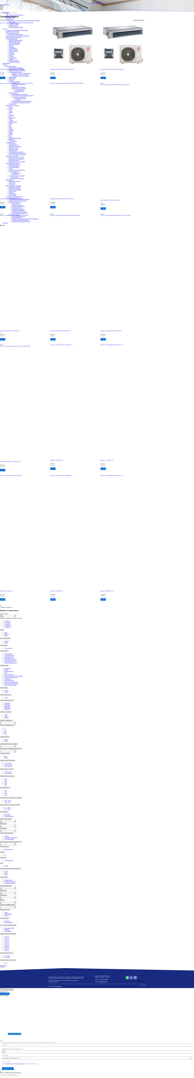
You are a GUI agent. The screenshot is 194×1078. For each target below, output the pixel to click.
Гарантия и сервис (14, 24)
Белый (6, 866)
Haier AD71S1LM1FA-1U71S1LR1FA (9, 330)
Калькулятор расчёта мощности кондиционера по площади (24, 20)
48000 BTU (7, 707)
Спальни (11, 56)
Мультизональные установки (19, 94)
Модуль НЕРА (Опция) (10, 685)
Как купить (12, 22)
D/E (6, 734)
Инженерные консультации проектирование (17, 36)
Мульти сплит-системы (12, 156)
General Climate (13, 121)
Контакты (5, 223)
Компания (5, 12)
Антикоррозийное (9, 839)
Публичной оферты (8, 1063)
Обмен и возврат (13, 26)
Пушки (11, 168)
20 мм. (6, 873)
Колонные (14, 85)
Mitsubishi (11, 139)
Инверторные (12, 143)
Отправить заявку (7, 1068)
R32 (6, 756)
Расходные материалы (15, 202)
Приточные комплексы (15, 187)
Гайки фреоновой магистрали (20, 213)
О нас (7, 13)
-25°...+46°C (8, 802)
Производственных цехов (15, 40)
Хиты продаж (12, 104)
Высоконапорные (19, 91)
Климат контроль (9, 671)
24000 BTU (7, 704)
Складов (11, 52)
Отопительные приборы (12, 163)
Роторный (7, 921)
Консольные (15, 83)
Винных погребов (13, 60)
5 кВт (6, 714)
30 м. (6, 783)
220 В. (6, 739)
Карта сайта (143, 985)
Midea (10, 119)
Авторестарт (8, 668)
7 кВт (6, 716)
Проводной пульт (9, 860)
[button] (3, 6)
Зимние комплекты (17, 217)
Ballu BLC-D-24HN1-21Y (107, 460)
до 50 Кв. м (7, 621)
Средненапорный (9, 816)
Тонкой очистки (9, 849)
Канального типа (13, 149)
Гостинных (12, 53)
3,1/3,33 (6, 941)
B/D (6, 732)
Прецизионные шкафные (18, 87)
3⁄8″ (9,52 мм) (8, 771)
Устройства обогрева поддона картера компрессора (25, 218)
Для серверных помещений (16, 152)
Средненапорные (19, 90)
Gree (10, 124)
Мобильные (12, 78)
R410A (6, 757)
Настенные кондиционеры (16, 67)
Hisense (11, 134)
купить (2, 339)
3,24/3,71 (7, 939)
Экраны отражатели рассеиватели (18, 200)
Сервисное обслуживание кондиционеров (17, 30)
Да (5, 855)
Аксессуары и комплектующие (14, 196)
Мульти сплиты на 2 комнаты (16, 157)
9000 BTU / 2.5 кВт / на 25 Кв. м (20, 74)
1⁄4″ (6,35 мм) (8, 773)
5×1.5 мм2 (7, 955)
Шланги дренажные (17, 205)
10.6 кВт (7, 717)
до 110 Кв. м (8, 624)
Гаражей (11, 59)
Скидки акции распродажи (16, 27)
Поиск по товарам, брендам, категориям (10, 1072)
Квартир (11, 45)
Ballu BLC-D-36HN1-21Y (6, 591)
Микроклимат (9, 180)
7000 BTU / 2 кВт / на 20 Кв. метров (21, 73)
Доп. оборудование (14, 214)
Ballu (10, 116)
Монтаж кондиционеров (12, 33)
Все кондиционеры (11, 66)
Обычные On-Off (13, 145)
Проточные (15, 174)
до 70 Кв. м (7, 622)
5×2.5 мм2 (7, 957)
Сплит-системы (10, 142)
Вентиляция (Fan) (9, 656)
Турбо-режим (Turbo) (10, 661)
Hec (10, 126)
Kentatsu (11, 108)
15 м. (6, 792)
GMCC (6, 912)
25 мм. (6, 874)
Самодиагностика (9, 680)
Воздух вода (15, 177)
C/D (6, 731)
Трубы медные (16, 203)
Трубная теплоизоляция (18, 210)
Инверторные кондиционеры (16, 69)
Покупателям (9, 19)
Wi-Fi (6, 673)
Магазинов (12, 47)
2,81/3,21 (7, 938)
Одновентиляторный (10, 881)
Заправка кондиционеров (12, 31)
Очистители (12, 182)
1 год (6, 963)
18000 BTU (7, 703)
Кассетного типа (13, 148)
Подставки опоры (16, 207)
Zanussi (11, 123)
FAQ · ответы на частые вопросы (14, 15)
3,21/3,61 (7, 936)
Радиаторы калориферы (15, 189)
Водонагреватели (13, 171)
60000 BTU (7, 709)
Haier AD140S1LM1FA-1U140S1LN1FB (111, 330)
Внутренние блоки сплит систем (17, 153)
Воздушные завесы (14, 166)
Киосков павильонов (14, 62)
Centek (11, 111)
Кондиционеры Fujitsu (15, 138)
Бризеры (11, 192)
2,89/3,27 (7, 947)
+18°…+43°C (8, 800)
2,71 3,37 (7, 944)
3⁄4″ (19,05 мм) (8, 764)
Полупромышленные (14, 81)
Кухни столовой (13, 49)
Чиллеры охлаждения (20, 98)
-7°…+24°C (7, 807)
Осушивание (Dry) (9, 655)
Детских (11, 55)
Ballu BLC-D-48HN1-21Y (56, 591)
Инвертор (7, 929)
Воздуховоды (12, 195)
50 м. (6, 782)
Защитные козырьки (14, 198)
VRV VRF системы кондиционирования (22, 95)
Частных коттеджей (14, 44)
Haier (10, 106)
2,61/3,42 (7, 945)
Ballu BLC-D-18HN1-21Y (56, 460)
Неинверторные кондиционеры (17, 70)
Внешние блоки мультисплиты (17, 161)
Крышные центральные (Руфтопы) (21, 102)
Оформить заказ (4, 993)
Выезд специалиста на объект (13, 37)
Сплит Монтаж (58, 986)
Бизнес (6, 642)
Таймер (6, 670)
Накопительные (16, 173)
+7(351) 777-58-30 (104, 979)
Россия (6, 690)
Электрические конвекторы (16, 178)
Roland (11, 132)
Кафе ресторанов (13, 51)
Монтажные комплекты (18, 209)
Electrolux (11, 115)
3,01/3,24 (7, 942)
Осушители (12, 184)
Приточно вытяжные (14, 188)
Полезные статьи (10, 17)
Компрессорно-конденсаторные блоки (22, 101)
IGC (10, 135)
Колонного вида (13, 150)
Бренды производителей (12, 105)
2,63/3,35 (7, 948)
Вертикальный (8, 880)
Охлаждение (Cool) (9, 658)
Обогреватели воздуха (15, 164)
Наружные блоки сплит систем (17, 154)
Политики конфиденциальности (18, 1063)
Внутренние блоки (14, 160)
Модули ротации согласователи (20, 220)
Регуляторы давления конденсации (21, 221)
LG (10, 113)
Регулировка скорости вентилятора (14, 676)
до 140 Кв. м (8, 625)
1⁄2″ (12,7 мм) (8, 763)
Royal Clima (12, 117)
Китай (6, 692)
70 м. (6, 785)
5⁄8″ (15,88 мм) (8, 766)
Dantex (11, 131)
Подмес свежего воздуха (11, 677)
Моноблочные (13, 77)
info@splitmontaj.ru (103, 981)
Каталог (5, 64)
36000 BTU (7, 706)
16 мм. (6, 871)
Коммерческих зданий (15, 41)
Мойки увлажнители (14, 181)
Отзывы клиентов (10, 16)
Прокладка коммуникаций (16, 34)
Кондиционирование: (11, 38)
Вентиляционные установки (13, 185)
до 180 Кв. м (8, 627)
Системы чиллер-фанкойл (19, 97)
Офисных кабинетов (14, 42)
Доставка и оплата (14, 23)
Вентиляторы (12, 191)
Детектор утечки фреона (11, 682)
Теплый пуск (8, 679)
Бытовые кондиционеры (15, 72)
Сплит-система (8, 648)
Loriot (10, 127)
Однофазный (8, 931)
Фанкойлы (18, 99)
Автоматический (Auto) (11, 659)
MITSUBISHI (8, 914)
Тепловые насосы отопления (16, 175)
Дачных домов (13, 57)
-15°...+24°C (8, 809)
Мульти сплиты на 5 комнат (16, 159)
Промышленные (13, 93)
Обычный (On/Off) (9, 928)
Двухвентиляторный (10, 883)
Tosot (10, 109)
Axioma (11, 120)
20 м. (6, 780)
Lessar (10, 128)
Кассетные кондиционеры (19, 84)
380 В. (6, 741)
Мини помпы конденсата (18, 216)
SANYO (7, 915)
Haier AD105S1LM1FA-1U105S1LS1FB (60, 330)
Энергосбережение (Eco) (11, 662)
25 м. (6, 779)
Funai (10, 136)
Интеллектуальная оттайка (11, 683)
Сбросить (2, 966)
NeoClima (11, 130)
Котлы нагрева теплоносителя (17, 170)
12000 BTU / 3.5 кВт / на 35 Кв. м (20, 76)
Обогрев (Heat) (8, 653)
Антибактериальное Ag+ (11, 837)
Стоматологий (13, 48)
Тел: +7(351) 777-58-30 (99, 3)
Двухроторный (8, 922)
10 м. (6, 790)
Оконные (11, 80)
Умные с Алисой (9, 674)
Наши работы (6, 63)
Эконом (7, 641)
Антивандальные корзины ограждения (19, 199)
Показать (3, 965)
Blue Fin (7, 836)
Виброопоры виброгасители (19, 211)
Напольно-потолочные (15, 146)
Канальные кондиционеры (19, 88)
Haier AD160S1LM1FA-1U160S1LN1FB (10, 461)
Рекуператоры (12, 193)
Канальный (7, 814)
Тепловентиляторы (14, 167)
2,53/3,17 (7, 950)
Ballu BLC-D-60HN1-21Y (107, 591)
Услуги (5, 29)
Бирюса (11, 112)
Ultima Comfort (13, 141)
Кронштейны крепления (18, 206)
